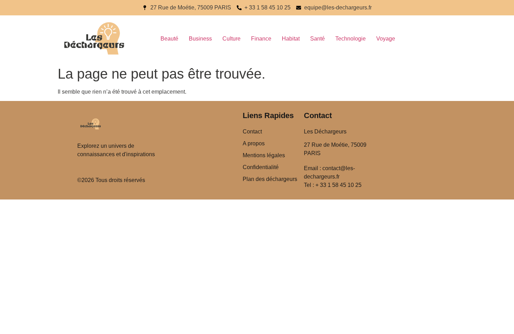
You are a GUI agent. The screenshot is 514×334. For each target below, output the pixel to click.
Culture (231, 39)
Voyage (385, 39)
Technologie (350, 39)
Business (200, 39)
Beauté (169, 39)
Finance (261, 39)
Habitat (291, 39)
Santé (317, 39)
